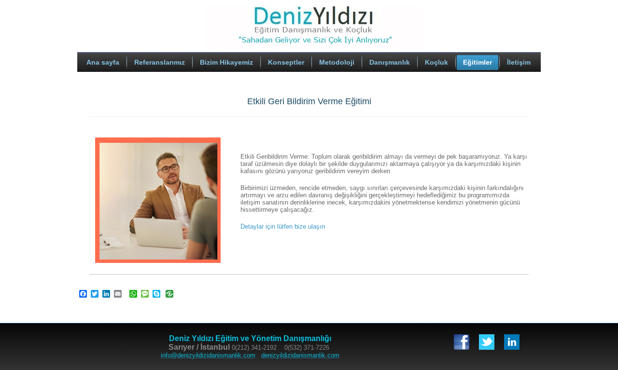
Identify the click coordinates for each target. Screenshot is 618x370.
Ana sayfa (102, 62)
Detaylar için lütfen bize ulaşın (282, 226)
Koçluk (436, 62)
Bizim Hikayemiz (226, 62)
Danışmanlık (389, 62)
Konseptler (286, 62)
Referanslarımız (159, 62)
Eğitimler (477, 62)
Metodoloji (336, 62)
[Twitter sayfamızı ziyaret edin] (486, 342)
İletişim (519, 62)
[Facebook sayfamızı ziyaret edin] (461, 342)
